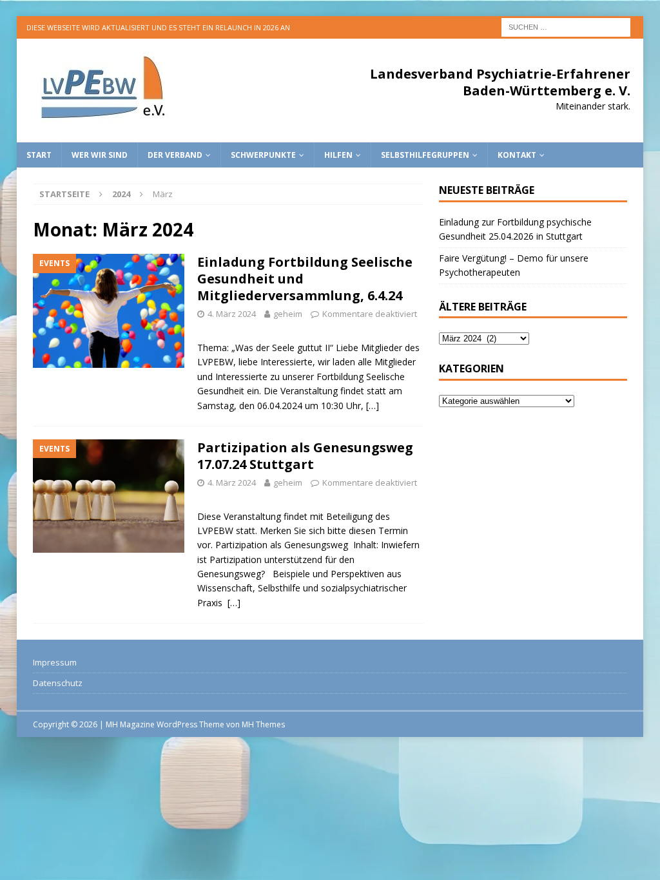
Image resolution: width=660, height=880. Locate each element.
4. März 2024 (232, 314)
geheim (287, 314)
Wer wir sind (100, 154)
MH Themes (263, 724)
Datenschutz (57, 683)
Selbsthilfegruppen (425, 154)
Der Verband (175, 154)
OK (618, 863)
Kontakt (517, 154)
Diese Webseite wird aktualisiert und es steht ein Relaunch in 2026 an (158, 27)
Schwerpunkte (263, 154)
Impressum (55, 662)
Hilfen (338, 154)
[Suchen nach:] (565, 26)
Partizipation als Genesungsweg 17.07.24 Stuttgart (305, 456)
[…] (372, 405)
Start (39, 154)
